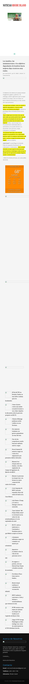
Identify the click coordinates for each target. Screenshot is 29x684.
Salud (21, 73)
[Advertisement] (14, 36)
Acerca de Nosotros (9, 660)
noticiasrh (8, 73)
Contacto (5, 656)
